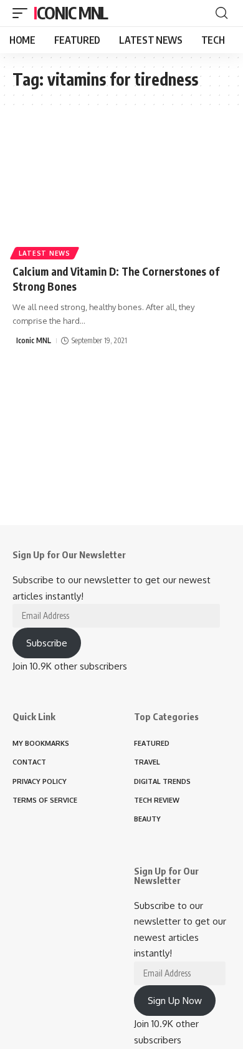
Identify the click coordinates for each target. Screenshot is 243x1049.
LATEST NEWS (44, 253)
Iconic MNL (71, 13)
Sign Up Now (175, 1000)
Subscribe (46, 643)
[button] (23, 13)
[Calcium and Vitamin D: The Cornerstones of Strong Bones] (121, 190)
